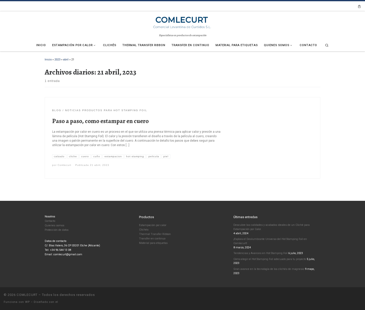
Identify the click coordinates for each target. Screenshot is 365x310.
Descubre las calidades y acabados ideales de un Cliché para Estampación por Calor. (271, 227)
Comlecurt (64, 165)
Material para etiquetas (153, 243)
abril (66, 59)
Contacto (50, 221)
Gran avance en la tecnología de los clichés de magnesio (268, 269)
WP (27, 302)
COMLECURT (27, 295)
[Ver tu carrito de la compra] (359, 6)
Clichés (143, 229)
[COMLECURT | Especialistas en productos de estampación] (182, 22)
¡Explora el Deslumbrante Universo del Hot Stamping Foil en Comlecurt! (270, 241)
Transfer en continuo (152, 238)
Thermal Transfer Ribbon (155, 234)
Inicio (48, 59)
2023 (57, 59)
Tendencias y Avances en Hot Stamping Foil (260, 253)
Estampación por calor (152, 225)
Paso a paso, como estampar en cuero (100, 121)
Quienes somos (54, 225)
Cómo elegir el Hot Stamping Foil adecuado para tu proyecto (269, 259)
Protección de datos (57, 230)
